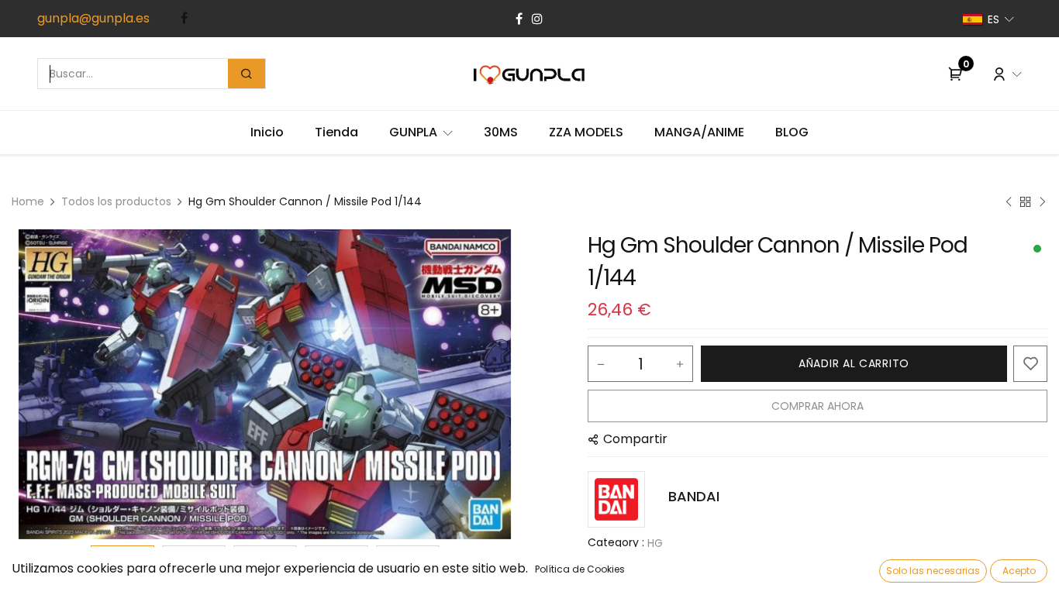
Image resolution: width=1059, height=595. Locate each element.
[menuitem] (267, 132)
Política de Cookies (580, 569)
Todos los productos (116, 201)
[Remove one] (600, 364)
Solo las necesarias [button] (933, 570)
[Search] (246, 73)
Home (28, 201)
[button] (50, 384)
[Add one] (679, 364)
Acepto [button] (1019, 570)
